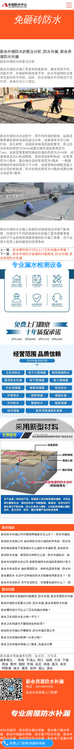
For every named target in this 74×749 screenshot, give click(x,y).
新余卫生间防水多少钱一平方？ (20, 616)
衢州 (13, 664)
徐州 (33, 668)
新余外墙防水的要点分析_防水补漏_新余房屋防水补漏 (34, 603)
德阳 (22, 664)
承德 (46, 664)
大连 (57, 660)
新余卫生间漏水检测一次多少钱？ (21, 637)
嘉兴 (55, 664)
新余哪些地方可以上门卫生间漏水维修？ (41, 249)
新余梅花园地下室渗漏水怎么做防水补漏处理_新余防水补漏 (37, 548)
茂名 (50, 668)
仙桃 (49, 660)
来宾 (63, 664)
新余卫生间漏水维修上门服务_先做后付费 (26, 644)
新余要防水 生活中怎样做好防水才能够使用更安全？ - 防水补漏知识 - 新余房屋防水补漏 (37, 575)
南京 (16, 668)
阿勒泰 (6, 668)
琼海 (21, 660)
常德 (30, 664)
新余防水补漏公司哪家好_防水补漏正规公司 (28, 630)
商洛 (5, 664)
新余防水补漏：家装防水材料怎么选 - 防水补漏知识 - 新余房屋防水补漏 (37, 555)
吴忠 (38, 664)
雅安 (25, 668)
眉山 (41, 668)
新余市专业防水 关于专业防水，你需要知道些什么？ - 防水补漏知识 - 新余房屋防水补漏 (37, 582)
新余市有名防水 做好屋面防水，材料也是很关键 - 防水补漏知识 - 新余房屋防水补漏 (37, 568)
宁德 (65, 660)
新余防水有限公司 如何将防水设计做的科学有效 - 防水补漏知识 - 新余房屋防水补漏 (37, 541)
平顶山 (31, 660)
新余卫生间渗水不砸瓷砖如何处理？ (23, 623)
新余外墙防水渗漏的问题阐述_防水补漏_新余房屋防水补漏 (36, 256)
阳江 (40, 660)
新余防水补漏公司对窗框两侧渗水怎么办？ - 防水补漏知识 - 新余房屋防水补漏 (37, 534)
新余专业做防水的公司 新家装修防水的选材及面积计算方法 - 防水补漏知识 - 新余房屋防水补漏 (37, 561)
